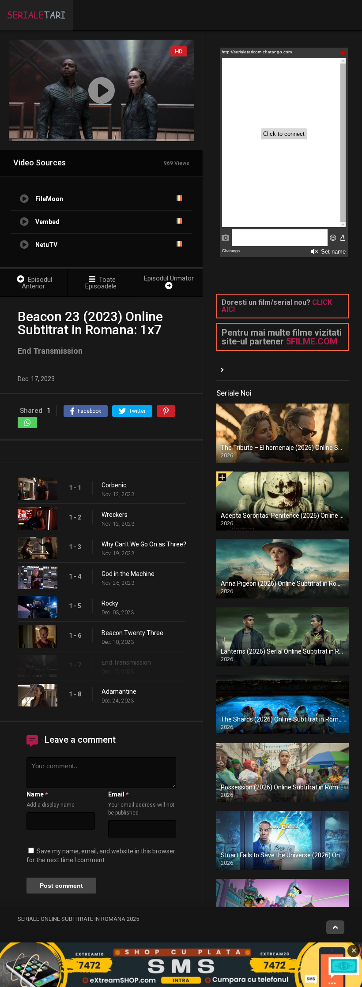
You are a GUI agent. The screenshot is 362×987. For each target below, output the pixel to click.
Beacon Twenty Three (132, 632)
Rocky (110, 603)
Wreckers (115, 514)
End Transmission (126, 662)
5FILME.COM (311, 341)
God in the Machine (128, 573)
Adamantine (119, 691)
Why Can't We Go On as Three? (144, 544)
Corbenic (114, 485)
